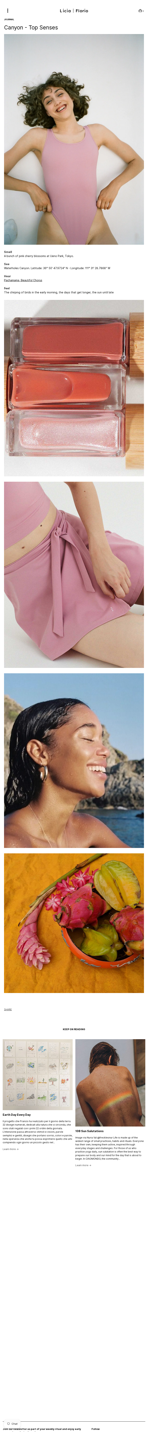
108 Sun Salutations (89, 1131)
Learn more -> (11, 1149)
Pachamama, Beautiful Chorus (23, 280)
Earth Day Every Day (17, 1114)
